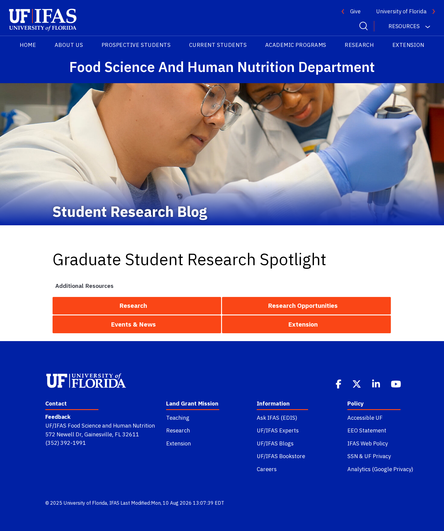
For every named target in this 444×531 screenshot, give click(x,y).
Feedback (57, 416)
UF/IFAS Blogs (275, 443)
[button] (137, 305)
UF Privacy (377, 456)
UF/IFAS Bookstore (281, 456)
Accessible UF (365, 417)
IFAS (114, 503)
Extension (408, 44)
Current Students (218, 44)
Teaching (177, 417)
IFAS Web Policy (367, 443)
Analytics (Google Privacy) (380, 469)
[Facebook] (339, 383)
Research (359, 44)
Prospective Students (136, 44)
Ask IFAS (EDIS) (277, 417)
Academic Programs (295, 44)
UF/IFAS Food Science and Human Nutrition (100, 425)
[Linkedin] (376, 383)
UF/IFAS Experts (278, 430)
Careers (267, 469)
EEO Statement (366, 430)
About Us (69, 44)
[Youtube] (396, 383)
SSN (352, 456)
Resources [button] (404, 26)
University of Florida (401, 11)
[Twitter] (357, 383)
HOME (28, 44)
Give (355, 11)
